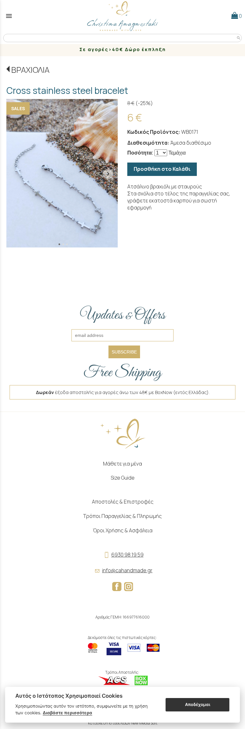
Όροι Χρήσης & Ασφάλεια (122, 530)
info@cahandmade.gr (127, 570)
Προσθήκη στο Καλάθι (162, 168)
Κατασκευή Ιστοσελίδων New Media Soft (122, 723)
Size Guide (123, 477)
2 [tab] (63, 244)
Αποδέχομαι (197, 704)
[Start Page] (122, 16)
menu (9, 16)
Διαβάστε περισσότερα (67, 712)
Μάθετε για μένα (122, 463)
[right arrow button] (108, 173)
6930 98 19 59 (127, 554)
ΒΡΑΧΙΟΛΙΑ (30, 69)
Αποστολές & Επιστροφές (122, 501)
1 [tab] (59, 244)
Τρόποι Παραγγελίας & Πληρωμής (122, 516)
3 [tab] (67, 244)
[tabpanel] (62, 173)
